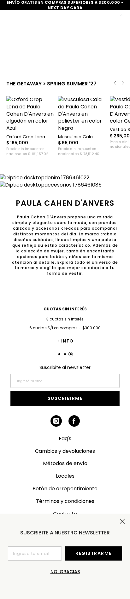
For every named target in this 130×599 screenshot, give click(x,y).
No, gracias (65, 571)
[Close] (121, 8)
